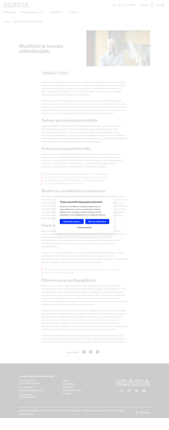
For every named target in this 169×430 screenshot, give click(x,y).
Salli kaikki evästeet (71, 222)
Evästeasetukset (84, 227)
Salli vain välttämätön (97, 222)
